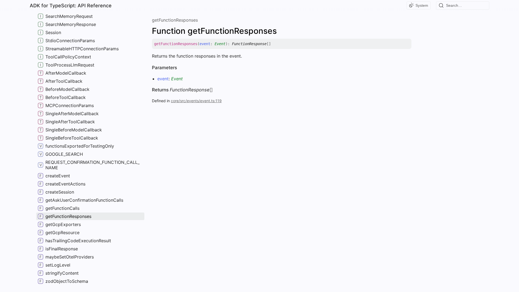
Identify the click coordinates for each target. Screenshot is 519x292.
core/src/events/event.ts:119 (196, 100)
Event (220, 44)
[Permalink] (275, 44)
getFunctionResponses (175, 20)
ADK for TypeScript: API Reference (71, 5)
